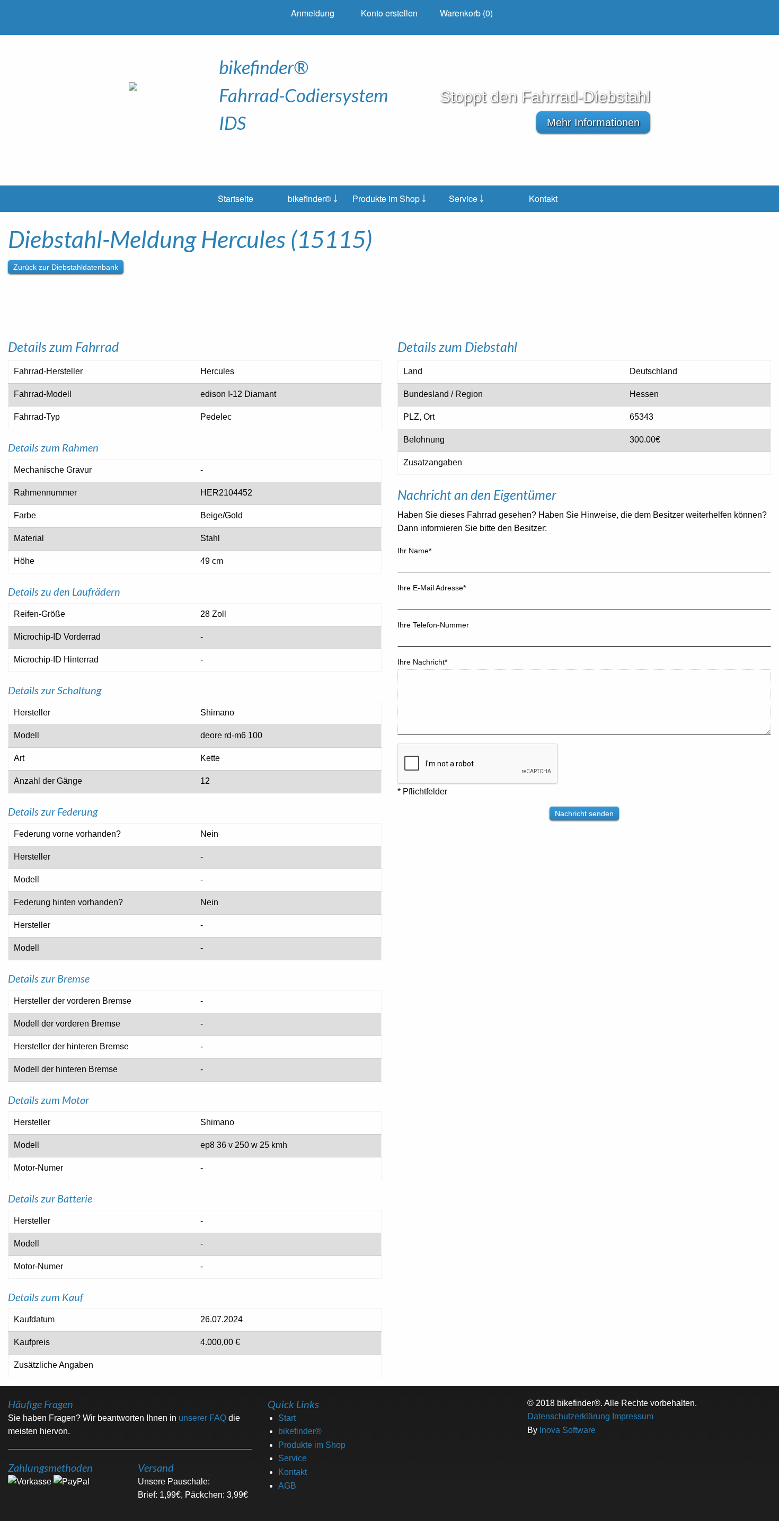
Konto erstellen (389, 13)
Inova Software (567, 1430)
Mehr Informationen (593, 122)
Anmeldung (312, 13)
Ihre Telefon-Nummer (433, 625)
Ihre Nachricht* (422, 662)
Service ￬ (466, 198)
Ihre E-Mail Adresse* (431, 587)
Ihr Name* (414, 550)
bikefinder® (300, 1431)
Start (287, 1417)
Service (292, 1458)
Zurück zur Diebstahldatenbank (65, 267)
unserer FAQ (202, 1417)
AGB (287, 1485)
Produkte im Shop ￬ (389, 198)
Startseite (235, 198)
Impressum (632, 1416)
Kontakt (543, 198)
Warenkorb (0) (466, 13)
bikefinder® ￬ (313, 198)
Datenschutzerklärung (568, 1416)
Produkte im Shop (312, 1444)
